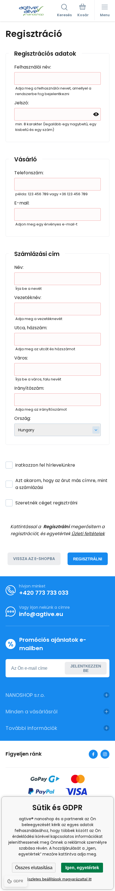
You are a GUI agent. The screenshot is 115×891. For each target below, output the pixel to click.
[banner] (31, 11)
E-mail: (21, 203)
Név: (18, 267)
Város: (21, 358)
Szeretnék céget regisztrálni (46, 503)
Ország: (22, 418)
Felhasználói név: (32, 67)
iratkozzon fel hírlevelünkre (45, 465)
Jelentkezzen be (85, 668)
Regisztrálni (87, 559)
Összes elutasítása (33, 867)
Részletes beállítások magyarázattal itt (58, 879)
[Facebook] (93, 754)
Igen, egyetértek (82, 867)
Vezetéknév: (27, 297)
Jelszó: (21, 103)
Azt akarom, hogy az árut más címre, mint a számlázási (61, 484)
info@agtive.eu (41, 614)
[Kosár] (83, 11)
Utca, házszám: (30, 328)
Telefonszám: (29, 173)
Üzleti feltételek (88, 533)
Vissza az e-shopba (34, 558)
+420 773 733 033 (43, 593)
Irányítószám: (29, 388)
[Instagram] (104, 754)
